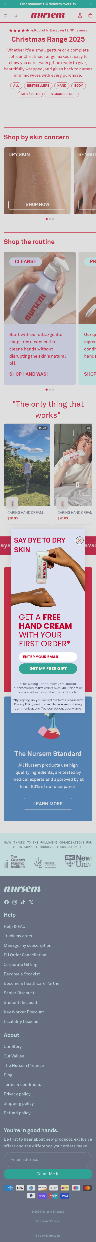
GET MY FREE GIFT (48, 668)
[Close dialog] (79, 540)
